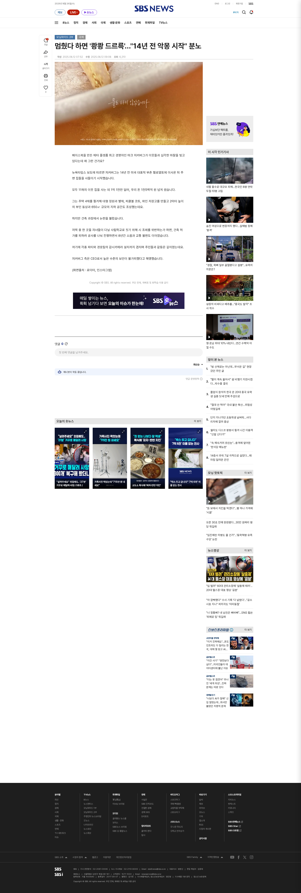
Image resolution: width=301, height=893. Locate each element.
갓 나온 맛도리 (176, 827)
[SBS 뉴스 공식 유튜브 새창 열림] (232, 857)
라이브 (202, 808)
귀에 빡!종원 (175, 804)
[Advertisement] (128, 399)
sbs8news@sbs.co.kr (157, 869)
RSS (201, 824)
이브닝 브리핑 (118, 804)
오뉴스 (86, 820)
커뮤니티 (232, 808)
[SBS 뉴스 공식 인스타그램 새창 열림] (251, 857)
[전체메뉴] (56, 22)
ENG (217, 3)
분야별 (57, 794)
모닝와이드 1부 (90, 808)
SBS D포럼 (233, 830)
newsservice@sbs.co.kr (151, 874)
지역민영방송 (215, 857)
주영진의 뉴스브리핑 (92, 816)
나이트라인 (88, 824)
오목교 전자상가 (177, 831)
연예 (138, 22)
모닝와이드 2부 (64, 37)
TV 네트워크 (60, 833)
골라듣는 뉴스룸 (119, 818)
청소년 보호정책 (200, 877)
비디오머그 (175, 794)
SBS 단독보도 (147, 804)
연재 (143, 794)
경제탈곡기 (210, 695)
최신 (57, 799)
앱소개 (202, 820)
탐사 (143, 835)
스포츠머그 (175, 799)
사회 (94, 22)
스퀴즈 (231, 812)
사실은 (144, 799)
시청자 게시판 (205, 829)
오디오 (115, 812)
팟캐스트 (232, 804)
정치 (76, 22)
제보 (201, 804)
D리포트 (145, 816)
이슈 (57, 837)
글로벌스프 (210, 657)
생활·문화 (115, 22)
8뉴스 (66, 22)
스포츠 (128, 22)
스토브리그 (175, 812)
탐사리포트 (146, 825)
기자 (201, 816)
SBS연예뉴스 (234, 821)
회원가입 (239, 3)
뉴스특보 (87, 833)
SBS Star (233, 826)
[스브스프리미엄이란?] (232, 630)
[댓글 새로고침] (66, 344)
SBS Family (194, 857)
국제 (103, 22)
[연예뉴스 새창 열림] (229, 129)
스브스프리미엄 (234, 794)
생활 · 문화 (59, 820)
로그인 (227, 3)
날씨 (201, 799)
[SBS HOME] (251, 3)
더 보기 (196, 420)
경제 (85, 22)
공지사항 (203, 838)
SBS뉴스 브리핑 (120, 827)
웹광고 (95, 857)
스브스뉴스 (175, 821)
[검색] (244, 12)
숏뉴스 (202, 812)
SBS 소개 (61, 857)
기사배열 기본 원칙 (182, 877)
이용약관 (107, 857)
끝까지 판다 (146, 831)
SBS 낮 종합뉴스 (120, 831)
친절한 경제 (146, 808)
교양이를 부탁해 (212, 638)
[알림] (251, 12)
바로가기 (203, 794)
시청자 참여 (80, 857)
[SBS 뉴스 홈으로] (154, 8)
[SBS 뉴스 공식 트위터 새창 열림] (244, 857)
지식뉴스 (232, 799)
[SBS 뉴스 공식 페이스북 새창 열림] (238, 857)
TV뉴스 (163, 22)
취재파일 (150, 22)
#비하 (236, 12)
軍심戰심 (117, 799)
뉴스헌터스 (88, 804)
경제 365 (145, 812)
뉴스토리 (87, 829)
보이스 (115, 822)
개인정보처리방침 (123, 857)
